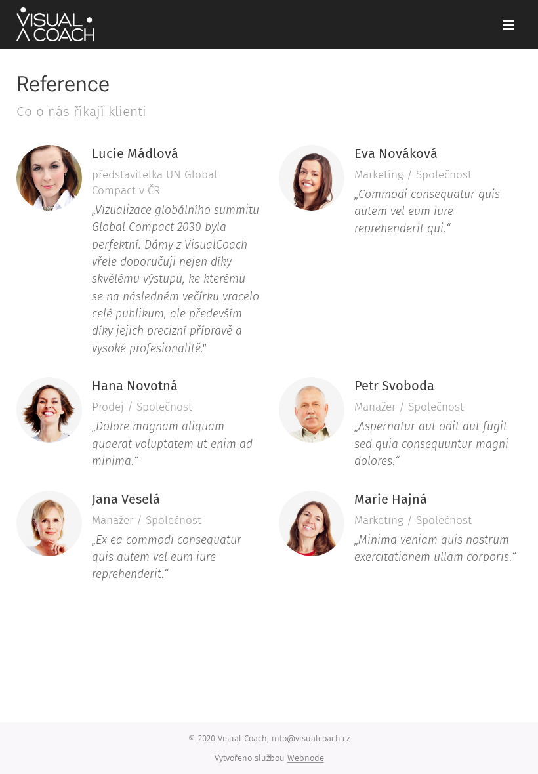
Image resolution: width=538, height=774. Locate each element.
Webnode (305, 758)
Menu (508, 24)
